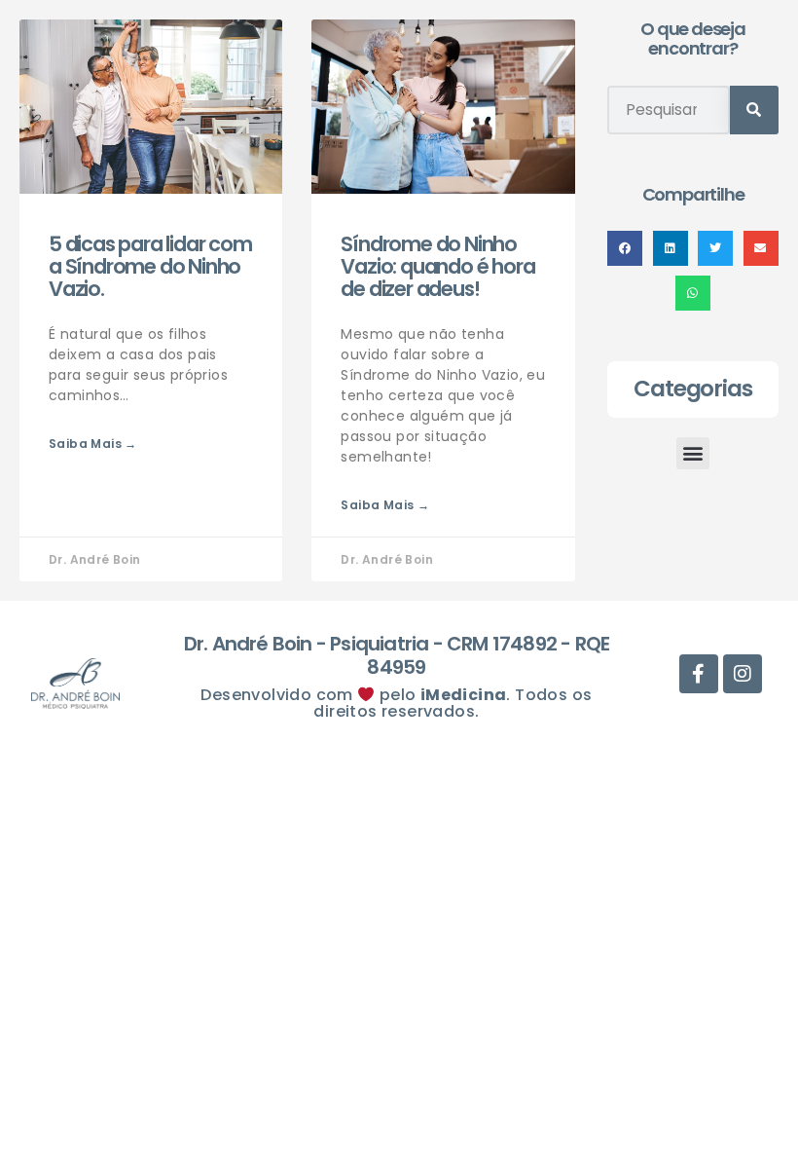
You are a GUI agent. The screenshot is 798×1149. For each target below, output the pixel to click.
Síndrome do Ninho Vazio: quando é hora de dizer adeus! (437, 266)
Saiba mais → (93, 443)
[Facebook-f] (472, 81)
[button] (624, 248)
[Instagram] (516, 81)
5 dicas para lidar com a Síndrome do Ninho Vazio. (150, 266)
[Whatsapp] (428, 81)
